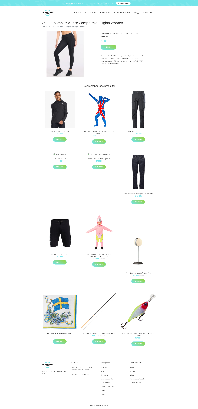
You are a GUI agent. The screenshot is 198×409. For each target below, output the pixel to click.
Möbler (93, 12)
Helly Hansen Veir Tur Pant (138, 131)
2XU (137, 33)
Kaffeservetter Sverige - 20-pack (59, 333)
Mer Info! (108, 47)
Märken (112, 33)
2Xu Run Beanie (60, 159)
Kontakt (133, 371)
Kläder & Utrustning (123, 33)
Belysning (104, 367)
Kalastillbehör (80, 12)
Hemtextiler (105, 12)
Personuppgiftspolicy (137, 379)
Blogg (136, 12)
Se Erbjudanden (123, 3)
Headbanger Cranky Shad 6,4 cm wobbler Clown (138, 334)
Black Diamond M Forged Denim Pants (138, 194)
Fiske (102, 371)
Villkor (132, 375)
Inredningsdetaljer (122, 12)
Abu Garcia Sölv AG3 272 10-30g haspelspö (99, 333)
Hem (43, 27)
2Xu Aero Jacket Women (59, 131)
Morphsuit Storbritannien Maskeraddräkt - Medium (99, 132)
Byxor (133, 33)
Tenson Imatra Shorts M (60, 254)
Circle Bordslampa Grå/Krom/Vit (138, 273)
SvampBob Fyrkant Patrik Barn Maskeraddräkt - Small (99, 255)
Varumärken (148, 12)
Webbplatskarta (135, 383)
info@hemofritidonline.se (80, 374)
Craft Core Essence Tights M (99, 159)
